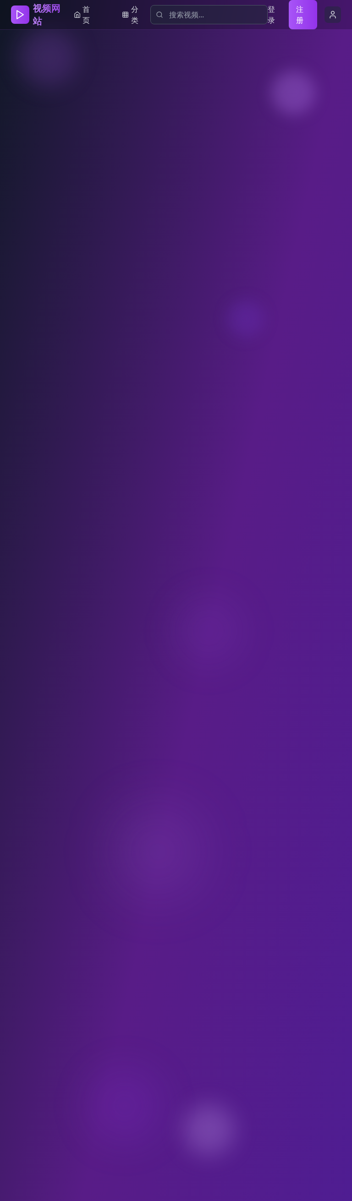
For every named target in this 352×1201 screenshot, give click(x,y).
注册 (299, 14)
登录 (271, 14)
